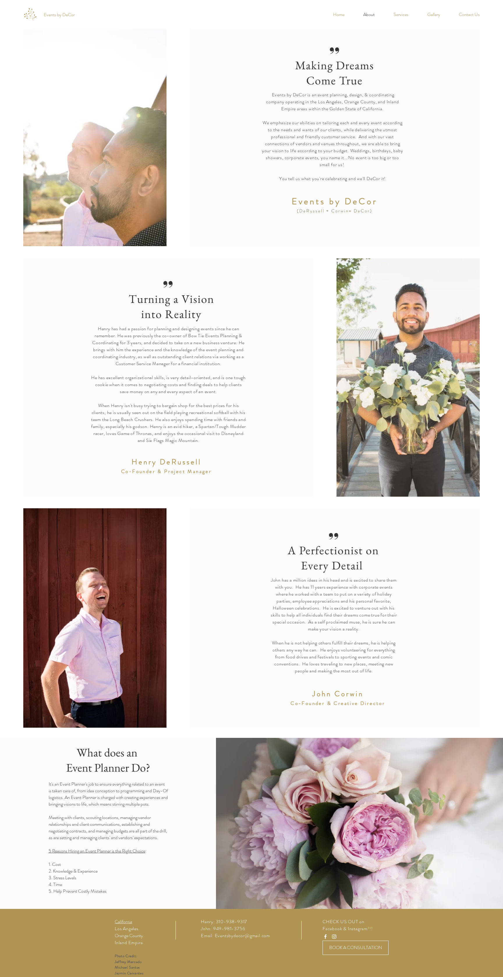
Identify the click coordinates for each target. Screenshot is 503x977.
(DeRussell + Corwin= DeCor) (334, 211)
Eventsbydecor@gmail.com (242, 935)
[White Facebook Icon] (325, 936)
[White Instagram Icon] (334, 936)
